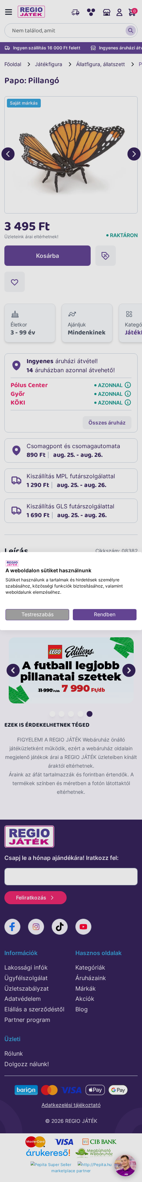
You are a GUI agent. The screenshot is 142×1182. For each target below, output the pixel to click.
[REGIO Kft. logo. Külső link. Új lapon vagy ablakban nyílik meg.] (12, 563)
